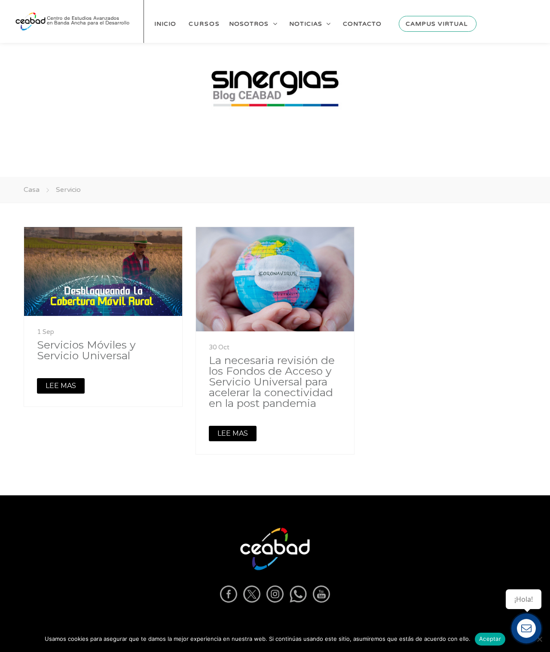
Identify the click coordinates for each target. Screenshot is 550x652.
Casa (32, 189)
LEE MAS (61, 386)
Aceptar (490, 638)
